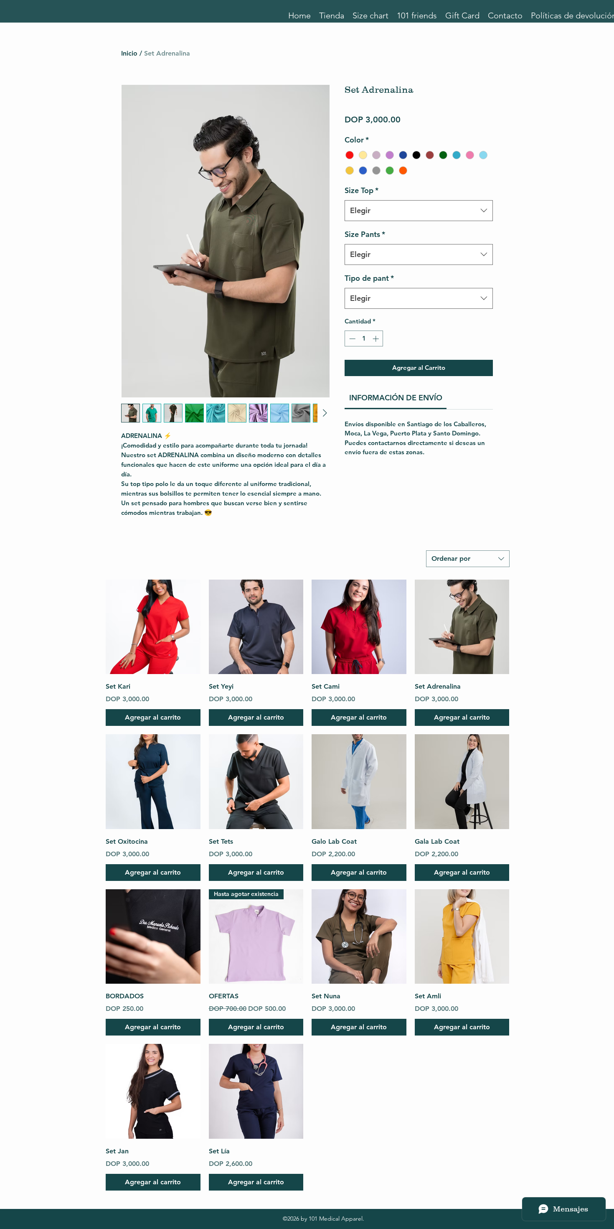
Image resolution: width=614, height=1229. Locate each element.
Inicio (129, 53)
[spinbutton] (364, 338)
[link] (395, 397)
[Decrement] (351, 338)
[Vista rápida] (153, 627)
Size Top (361, 190)
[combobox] (419, 210)
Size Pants (365, 234)
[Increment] (376, 338)
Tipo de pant (369, 278)
